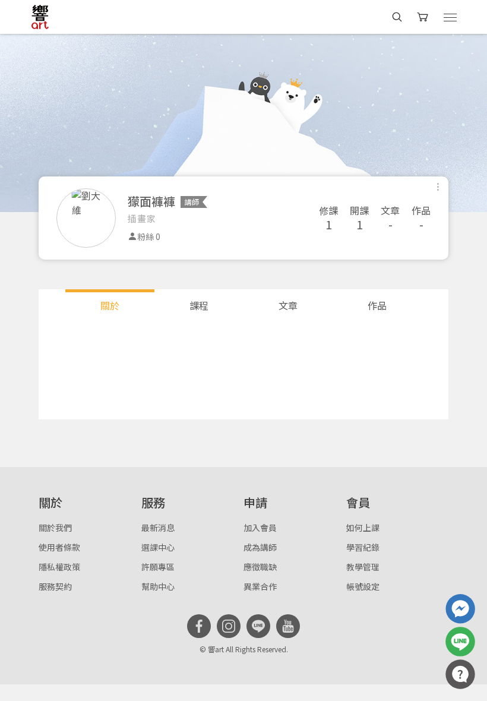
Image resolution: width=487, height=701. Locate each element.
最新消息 (158, 527)
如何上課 (363, 527)
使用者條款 (59, 547)
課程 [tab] (198, 305)
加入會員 (260, 527)
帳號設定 (363, 586)
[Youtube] (288, 626)
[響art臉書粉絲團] (460, 609)
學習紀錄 (363, 547)
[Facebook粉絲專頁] (199, 626)
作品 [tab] (377, 305)
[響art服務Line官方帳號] (460, 641)
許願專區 (158, 567)
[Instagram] (229, 626)
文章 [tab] (288, 305)
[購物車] (423, 17)
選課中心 (158, 547)
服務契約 (55, 586)
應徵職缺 (260, 567)
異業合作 (260, 586)
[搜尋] (397, 17)
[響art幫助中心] (460, 674)
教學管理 (363, 567)
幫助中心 (158, 586)
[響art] (40, 16)
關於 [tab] (109, 305)
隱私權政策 (59, 567)
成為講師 (260, 547)
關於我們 (55, 527)
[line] (258, 626)
